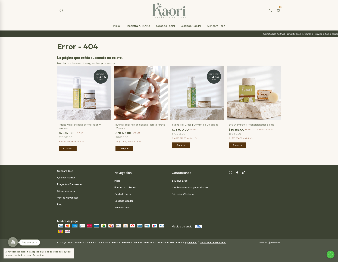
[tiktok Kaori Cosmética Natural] (243, 172)
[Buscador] (61, 10)
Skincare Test (216, 26)
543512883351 (180, 180)
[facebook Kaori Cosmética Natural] (237, 172)
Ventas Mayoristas (68, 197)
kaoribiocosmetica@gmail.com (190, 187)
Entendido (38, 255)
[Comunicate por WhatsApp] (330, 254)
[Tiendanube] (270, 243)
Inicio (116, 26)
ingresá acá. (191, 242)
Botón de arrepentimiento (213, 242)
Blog (59, 204)
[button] (29, 242)
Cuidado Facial (165, 26)
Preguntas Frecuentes (69, 184)
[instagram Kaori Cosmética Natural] (230, 172)
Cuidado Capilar (191, 26)
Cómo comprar (66, 191)
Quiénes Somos (66, 177)
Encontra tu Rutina (138, 26)
